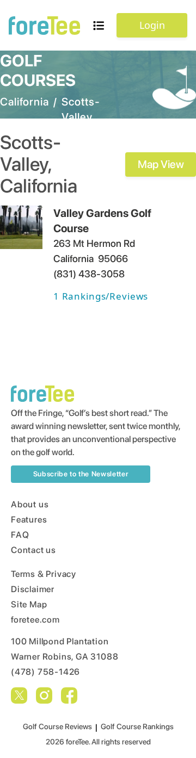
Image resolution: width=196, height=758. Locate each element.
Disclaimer (32, 589)
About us (29, 504)
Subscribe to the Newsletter (80, 474)
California (24, 101)
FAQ (20, 535)
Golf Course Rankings (137, 726)
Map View (161, 164)
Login (152, 25)
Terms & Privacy (43, 574)
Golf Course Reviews (57, 726)
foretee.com (35, 619)
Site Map (29, 604)
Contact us (33, 550)
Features (29, 519)
